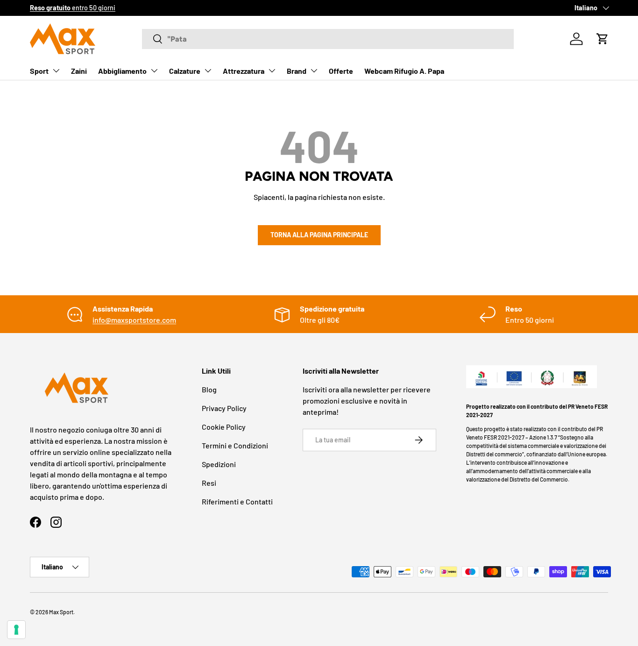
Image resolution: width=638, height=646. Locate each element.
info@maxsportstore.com (134, 319)
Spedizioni (219, 464)
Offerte (341, 70)
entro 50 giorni (72, 8)
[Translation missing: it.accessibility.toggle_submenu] (56, 70)
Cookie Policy (224, 426)
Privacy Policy (224, 408)
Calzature (184, 70)
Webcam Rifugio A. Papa (404, 70)
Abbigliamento (122, 70)
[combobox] (328, 39)
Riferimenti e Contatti (237, 501)
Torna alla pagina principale (319, 235)
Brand (296, 70)
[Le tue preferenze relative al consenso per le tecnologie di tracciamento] (16, 630)
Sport (39, 70)
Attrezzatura (243, 70)
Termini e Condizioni (235, 445)
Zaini (79, 70)
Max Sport (61, 612)
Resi (209, 482)
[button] (602, 38)
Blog (209, 389)
